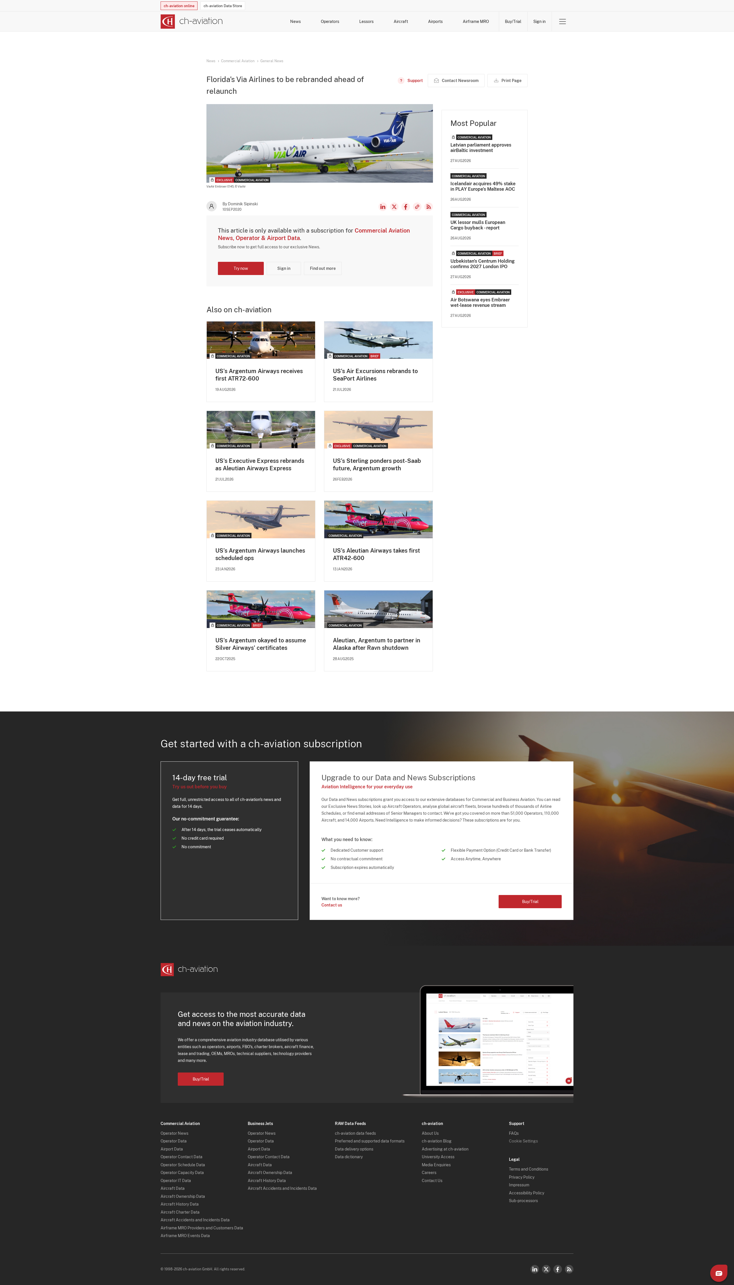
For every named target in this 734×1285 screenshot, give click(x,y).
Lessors (366, 21)
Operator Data (174, 1141)
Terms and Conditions (528, 1169)
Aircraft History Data (180, 1204)
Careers (429, 1172)
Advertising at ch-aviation (445, 1149)
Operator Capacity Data (182, 1172)
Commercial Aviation (238, 61)
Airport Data (172, 1149)
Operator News (174, 1133)
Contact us (331, 905)
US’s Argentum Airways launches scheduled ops (260, 554)
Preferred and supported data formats (370, 1141)
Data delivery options (354, 1149)
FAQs (514, 1133)
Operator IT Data (176, 1180)
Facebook (405, 206)
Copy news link (417, 206)
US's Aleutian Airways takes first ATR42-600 (376, 554)
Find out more (323, 268)
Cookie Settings (523, 1141)
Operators (330, 21)
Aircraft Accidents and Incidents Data (195, 1220)
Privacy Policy (521, 1177)
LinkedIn (382, 206)
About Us (430, 1133)
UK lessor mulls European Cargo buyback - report (477, 225)
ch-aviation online (179, 6)
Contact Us (432, 1180)
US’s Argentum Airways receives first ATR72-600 (259, 375)
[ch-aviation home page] (192, 21)
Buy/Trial (513, 21)
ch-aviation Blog (437, 1141)
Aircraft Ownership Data (183, 1196)
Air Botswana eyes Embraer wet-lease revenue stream (480, 302)
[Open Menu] (562, 21)
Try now (241, 268)
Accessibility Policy (526, 1193)
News (295, 21)
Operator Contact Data (181, 1157)
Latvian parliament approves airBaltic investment (480, 147)
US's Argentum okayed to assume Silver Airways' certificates (260, 644)
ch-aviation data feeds (355, 1133)
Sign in (539, 21)
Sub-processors (523, 1200)
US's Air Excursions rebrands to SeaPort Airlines (375, 375)
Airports (435, 21)
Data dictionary (349, 1157)
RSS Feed (428, 206)
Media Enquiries (436, 1165)
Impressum (519, 1185)
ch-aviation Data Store (223, 6)
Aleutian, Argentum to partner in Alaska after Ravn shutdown (376, 644)
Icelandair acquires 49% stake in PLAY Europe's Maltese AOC (483, 186)
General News (271, 61)
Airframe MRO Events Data (185, 1235)
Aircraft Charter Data (180, 1212)
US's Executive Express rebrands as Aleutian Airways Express (259, 464)
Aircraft (401, 21)
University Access (438, 1157)
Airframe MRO (476, 21)
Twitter (546, 1269)
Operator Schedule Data (183, 1165)
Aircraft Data (173, 1188)
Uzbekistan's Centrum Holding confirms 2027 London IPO (482, 263)
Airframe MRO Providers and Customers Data (202, 1228)
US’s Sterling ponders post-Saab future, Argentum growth (377, 464)
